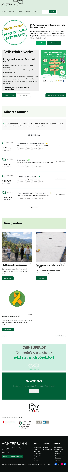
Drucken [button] (49, 464)
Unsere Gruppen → (9, 95)
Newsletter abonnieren (16, 456)
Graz (31, 123)
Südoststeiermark (25, 126)
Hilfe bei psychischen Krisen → (55, 95)
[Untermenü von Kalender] (22, 11)
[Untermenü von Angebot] (14, 11)
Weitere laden (34, 207)
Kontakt (5, 456)
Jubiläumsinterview (54, 43)
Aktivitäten (37, 451)
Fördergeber (37, 453)
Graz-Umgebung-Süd (41, 123)
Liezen (15, 126)
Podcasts (58, 458)
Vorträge (57, 453)
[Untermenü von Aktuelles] (30, 11)
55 (6, 336)
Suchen (52, 11)
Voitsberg (36, 126)
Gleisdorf (23, 123)
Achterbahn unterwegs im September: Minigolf (50, 265)
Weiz (43, 126)
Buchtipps (58, 460)
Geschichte (37, 447)
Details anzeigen (60, 161)
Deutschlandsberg (13, 123)
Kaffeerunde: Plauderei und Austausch (31, 143)
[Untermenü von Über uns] (6, 11)
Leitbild (47, 447)
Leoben (8, 126)
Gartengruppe (22, 160)
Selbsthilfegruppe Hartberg (27, 176)
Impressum (5, 464)
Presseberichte (59, 455)
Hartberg (53, 123)
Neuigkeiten (58, 447)
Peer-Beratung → (23, 95)
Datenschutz (12, 464)
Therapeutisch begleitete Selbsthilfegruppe (33, 193)
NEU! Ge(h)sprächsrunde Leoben (14, 265)
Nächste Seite (61, 336)
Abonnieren (34, 391)
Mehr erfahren (41, 43)
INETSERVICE (41, 464)
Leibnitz (61, 123)
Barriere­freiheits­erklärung (24, 464)
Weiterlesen (9, 278)
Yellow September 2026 (11, 316)
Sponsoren (37, 460)
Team (35, 449)
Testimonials (48, 449)
